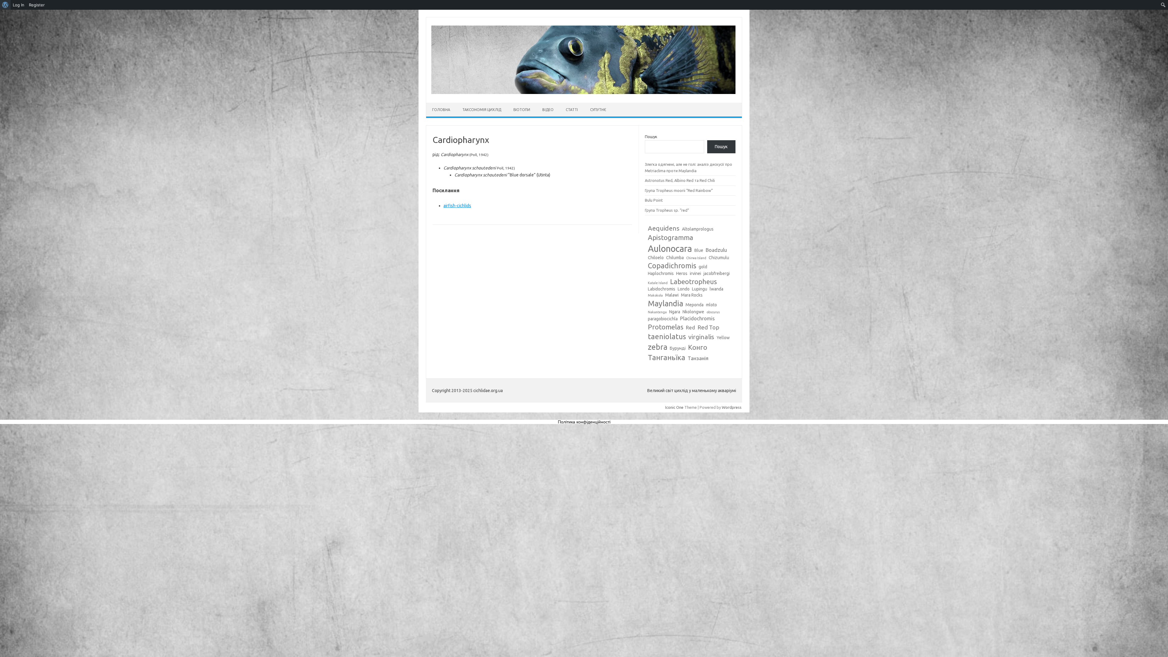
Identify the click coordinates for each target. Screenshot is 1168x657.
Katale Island (658, 283)
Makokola (655, 295)
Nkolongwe (693, 311)
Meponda (695, 304)
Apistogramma (670, 237)
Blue (698, 250)
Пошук (651, 136)
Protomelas (665, 327)
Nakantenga (657, 312)
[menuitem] (5, 5)
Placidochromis (697, 318)
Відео (548, 110)
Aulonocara (670, 249)
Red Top (708, 327)
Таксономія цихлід (481, 110)
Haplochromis (661, 273)
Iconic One (674, 407)
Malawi (672, 295)
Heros (681, 273)
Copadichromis (672, 265)
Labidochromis (661, 289)
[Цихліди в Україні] (583, 92)
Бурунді (678, 348)
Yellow (723, 337)
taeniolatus (667, 336)
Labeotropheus (693, 281)
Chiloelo (656, 257)
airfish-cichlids (457, 205)
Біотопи (521, 110)
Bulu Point (654, 200)
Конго (697, 347)
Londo (684, 289)
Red (690, 327)
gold (703, 266)
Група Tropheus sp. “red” (667, 210)
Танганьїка (666, 357)
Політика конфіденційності (584, 421)
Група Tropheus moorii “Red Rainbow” (679, 190)
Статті (572, 110)
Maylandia (665, 303)
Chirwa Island (696, 258)
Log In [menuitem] (18, 4)
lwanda (716, 289)
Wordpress (732, 407)
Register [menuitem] (37, 4)
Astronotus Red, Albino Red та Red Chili (680, 180)
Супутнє (598, 110)
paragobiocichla (663, 318)
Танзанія (698, 358)
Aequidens (664, 228)
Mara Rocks (692, 295)
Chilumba (675, 257)
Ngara (674, 311)
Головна (441, 110)
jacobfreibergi (717, 273)
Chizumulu (719, 257)
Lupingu (699, 289)
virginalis (701, 336)
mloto (711, 304)
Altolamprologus (698, 229)
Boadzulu (716, 250)
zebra (657, 347)
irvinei (695, 273)
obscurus (713, 312)
